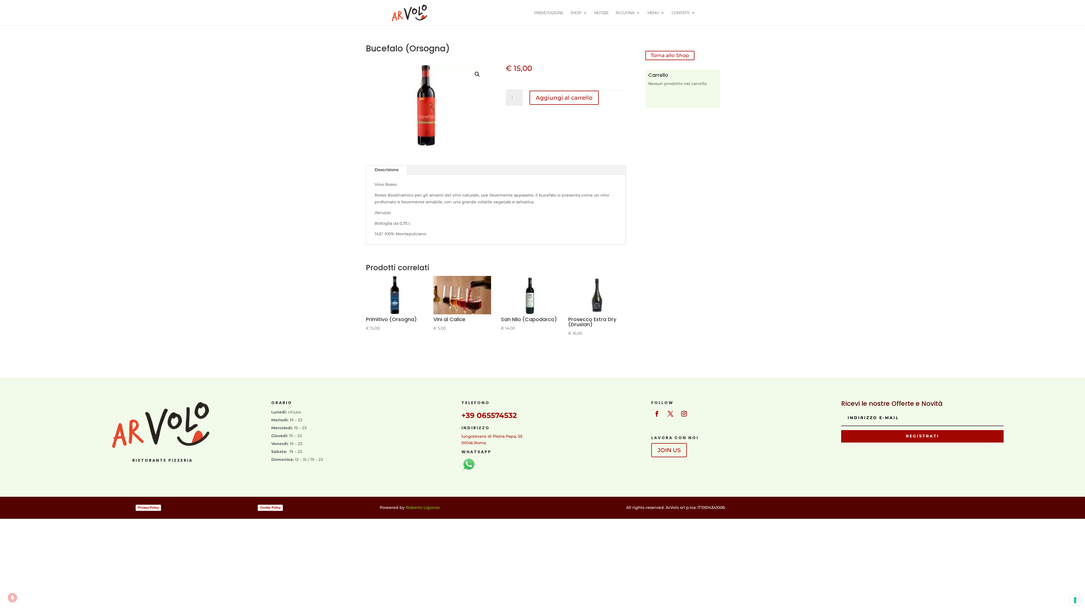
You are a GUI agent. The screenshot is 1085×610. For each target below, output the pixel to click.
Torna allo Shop (670, 55)
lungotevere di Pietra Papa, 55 (491, 436)
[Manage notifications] (12, 597)
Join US (669, 450)
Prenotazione (548, 13)
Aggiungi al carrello (564, 97)
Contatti (680, 13)
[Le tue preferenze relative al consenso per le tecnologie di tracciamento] (1075, 600)
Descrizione (387, 169)
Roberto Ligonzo (423, 507)
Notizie (601, 13)
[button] (477, 74)
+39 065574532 (489, 415)
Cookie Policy (270, 507)
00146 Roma (473, 442)
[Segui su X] (670, 413)
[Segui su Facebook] (657, 413)
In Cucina (625, 13)
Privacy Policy (148, 507)
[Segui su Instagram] (684, 413)
